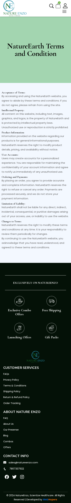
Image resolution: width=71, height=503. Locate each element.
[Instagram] (22, 476)
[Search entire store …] (51, 5)
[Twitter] (14, 476)
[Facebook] (6, 476)
